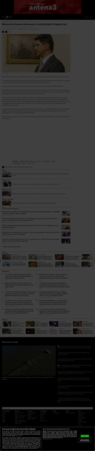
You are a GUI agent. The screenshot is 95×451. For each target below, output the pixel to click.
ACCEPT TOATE (84, 436)
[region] (47, 439)
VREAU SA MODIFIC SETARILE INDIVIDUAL (85, 440)
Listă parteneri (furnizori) (48, 439)
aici (3, 444)
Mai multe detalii (19, 435)
